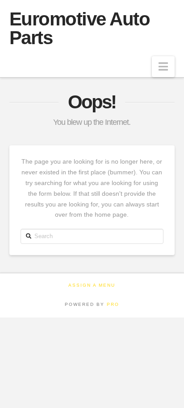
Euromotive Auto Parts (79, 28)
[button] (163, 66)
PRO (113, 304)
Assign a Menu (91, 285)
